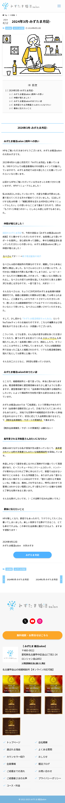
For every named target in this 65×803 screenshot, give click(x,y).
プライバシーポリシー (49, 778)
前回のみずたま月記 (12, 232)
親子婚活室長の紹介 (31, 256)
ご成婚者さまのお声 (17, 778)
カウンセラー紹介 (16, 756)
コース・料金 (13, 785)
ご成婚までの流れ (16, 771)
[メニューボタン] (59, 6)
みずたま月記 (19, 28)
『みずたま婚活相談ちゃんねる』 (37, 318)
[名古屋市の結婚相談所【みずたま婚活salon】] (20, 6)
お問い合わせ (45, 771)
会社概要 (42, 742)
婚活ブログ (44, 763)
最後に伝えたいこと (22, 108)
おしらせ (42, 756)
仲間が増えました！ (22, 97)
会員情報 (11, 763)
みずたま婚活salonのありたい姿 (28, 101)
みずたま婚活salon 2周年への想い (29, 94)
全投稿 (8, 28)
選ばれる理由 (13, 749)
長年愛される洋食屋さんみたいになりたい (32, 104)
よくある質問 (45, 749)
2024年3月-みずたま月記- (21, 90)
